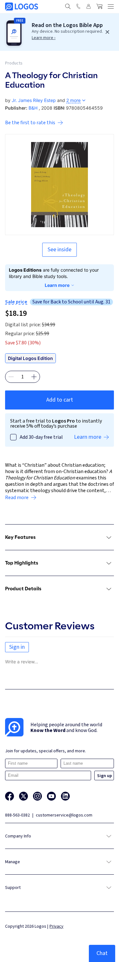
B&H (33, 108)
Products (14, 63)
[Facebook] (9, 796)
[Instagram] (37, 796)
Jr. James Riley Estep (34, 100)
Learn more (57, 285)
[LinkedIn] (65, 796)
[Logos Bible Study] (21, 6)
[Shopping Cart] (99, 6)
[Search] (68, 6)
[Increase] (34, 377)
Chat (102, 953)
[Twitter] (23, 796)
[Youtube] (51, 796)
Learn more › (44, 38)
